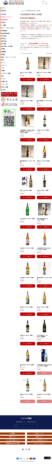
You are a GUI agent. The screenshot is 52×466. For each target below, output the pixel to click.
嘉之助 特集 (4, 19)
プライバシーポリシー (39, 443)
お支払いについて (39, 433)
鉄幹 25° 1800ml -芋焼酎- (26, 190)
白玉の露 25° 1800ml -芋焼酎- (27, 277)
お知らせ (3, 89)
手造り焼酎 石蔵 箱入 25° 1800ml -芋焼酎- (42, 219)
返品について (12, 436)
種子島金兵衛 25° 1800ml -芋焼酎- (44, 278)
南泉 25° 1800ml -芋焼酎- (43, 307)
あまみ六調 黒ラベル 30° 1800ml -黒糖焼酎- (42, 336)
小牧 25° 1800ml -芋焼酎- (43, 190)
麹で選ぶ (3, 38)
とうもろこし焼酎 (5, 73)
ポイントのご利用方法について (39, 440)
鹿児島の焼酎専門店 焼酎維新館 (28, 461)
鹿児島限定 (4, 30)
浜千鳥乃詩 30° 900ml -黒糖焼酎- (27, 365)
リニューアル (4, 84)
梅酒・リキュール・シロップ (8, 57)
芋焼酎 (3, 48)
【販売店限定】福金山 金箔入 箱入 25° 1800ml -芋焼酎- (44, 365)
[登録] (37, 426)
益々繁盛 (3, 43)
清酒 (2, 59)
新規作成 (3, 10)
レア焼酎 (3, 25)
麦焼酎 (3, 54)
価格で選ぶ (9, 41)
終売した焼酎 (4, 87)
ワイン (9, 68)
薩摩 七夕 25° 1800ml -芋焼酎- (44, 72)
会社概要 (12, 433)
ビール (3, 62)
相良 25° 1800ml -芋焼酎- (26, 72)
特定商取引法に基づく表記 (12, 443)
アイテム (3, 78)
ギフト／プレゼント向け (7, 28)
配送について (39, 436)
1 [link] (26, 408)
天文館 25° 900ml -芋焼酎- (43, 130)
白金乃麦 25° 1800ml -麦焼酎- (44, 394)
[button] (43, 3)
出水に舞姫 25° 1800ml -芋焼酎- (27, 218)
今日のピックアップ (6, 17)
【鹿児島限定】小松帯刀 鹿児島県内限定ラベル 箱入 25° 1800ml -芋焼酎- (27, 131)
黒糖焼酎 (3, 51)
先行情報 (3, 14)
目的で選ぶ (9, 36)
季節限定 (3, 22)
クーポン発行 (47, 457)
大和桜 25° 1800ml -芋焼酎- (26, 100)
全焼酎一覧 (4, 81)
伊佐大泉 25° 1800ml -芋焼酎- (27, 248)
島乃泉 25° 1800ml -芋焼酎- (26, 307)
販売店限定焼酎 (5, 33)
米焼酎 (3, 70)
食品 (2, 76)
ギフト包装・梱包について (12, 440)
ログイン (3, 8)
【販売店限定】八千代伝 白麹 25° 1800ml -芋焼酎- (43, 249)
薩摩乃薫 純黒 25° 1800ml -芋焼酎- (27, 161)
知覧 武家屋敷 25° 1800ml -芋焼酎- (44, 101)
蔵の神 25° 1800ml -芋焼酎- (43, 160)
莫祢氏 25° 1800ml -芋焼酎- (26, 394)
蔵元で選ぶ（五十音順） (9, 46)
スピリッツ (4, 65)
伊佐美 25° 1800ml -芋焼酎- (26, 335)
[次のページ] (45, 408)
